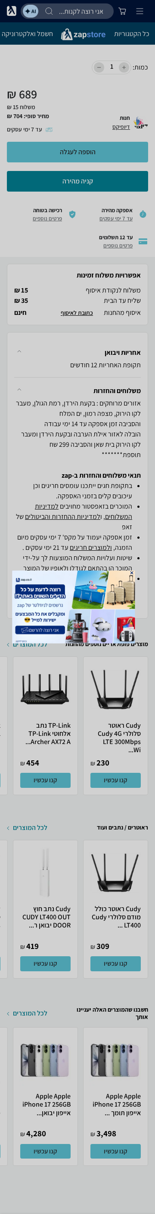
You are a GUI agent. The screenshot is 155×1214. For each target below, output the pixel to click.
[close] (131, 572)
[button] (131, 572)
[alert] (77, 607)
